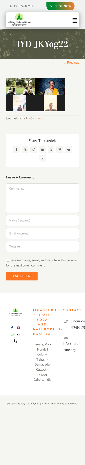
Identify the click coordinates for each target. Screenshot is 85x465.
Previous (73, 62)
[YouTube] (18, 328)
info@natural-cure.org (73, 347)
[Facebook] (12, 328)
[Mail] (18, 334)
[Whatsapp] (12, 334)
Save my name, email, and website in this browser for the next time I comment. (42, 263)
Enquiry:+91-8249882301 (73, 324)
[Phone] (15, 341)
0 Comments (36, 118)
